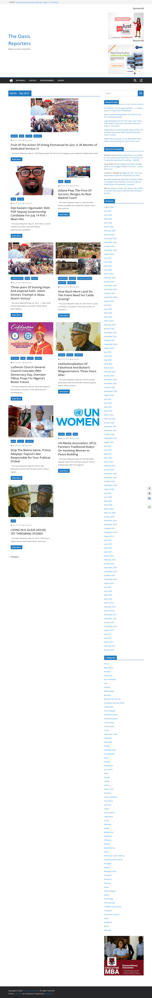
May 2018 (108, 595)
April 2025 (108, 270)
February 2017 (110, 646)
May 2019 (108, 548)
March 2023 (109, 368)
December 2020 (110, 473)
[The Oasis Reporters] (11, 80)
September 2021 (110, 438)
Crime (106, 730)
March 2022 (109, 415)
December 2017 (110, 614)
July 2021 (107, 446)
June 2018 (108, 591)
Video (106, 918)
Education (108, 742)
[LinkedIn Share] (149, 498)
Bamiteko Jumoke (111, 179)
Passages (107, 863)
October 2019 (109, 528)
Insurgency (108, 801)
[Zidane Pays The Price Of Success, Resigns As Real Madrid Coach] (78, 172)
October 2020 (109, 481)
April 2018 (108, 599)
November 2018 (110, 571)
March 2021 (109, 462)
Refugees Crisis (110, 871)
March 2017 (109, 642)
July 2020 (107, 493)
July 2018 (107, 587)
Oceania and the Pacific (113, 859)
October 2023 (109, 340)
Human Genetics (110, 797)
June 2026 (108, 215)
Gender (61, 434)
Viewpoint (37, 136)
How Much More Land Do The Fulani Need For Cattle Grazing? (76, 295)
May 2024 (108, 313)
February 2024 (110, 325)
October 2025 (109, 246)
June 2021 (108, 450)
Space (106, 887)
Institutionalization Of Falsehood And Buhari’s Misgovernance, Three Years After (77, 369)
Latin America (109, 812)
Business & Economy (84, 278)
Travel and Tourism (112, 914)
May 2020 (108, 501)
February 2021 (110, 466)
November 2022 (110, 383)
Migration (108, 836)
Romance (108, 879)
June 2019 (108, 544)
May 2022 (108, 407)
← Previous (13, 557)
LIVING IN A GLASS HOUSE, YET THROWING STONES (28, 531)
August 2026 (109, 207)
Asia (105, 683)
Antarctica (108, 675)
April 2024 (108, 317)
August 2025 (109, 254)
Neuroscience (109, 848)
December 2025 (110, 238)
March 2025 (109, 274)
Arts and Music (110, 679)
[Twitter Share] (149, 493)
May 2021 (108, 454)
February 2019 (110, 560)
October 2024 (109, 293)
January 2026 (109, 234)
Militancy (62, 283)
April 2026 (108, 223)
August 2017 (109, 630)
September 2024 (110, 297)
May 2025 (108, 266)
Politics (32, 80)
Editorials (20, 80)
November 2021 (110, 430)
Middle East (109, 832)
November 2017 (110, 618)
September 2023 (110, 344)
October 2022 (109, 387)
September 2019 (110, 532)
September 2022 (110, 391)
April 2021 (108, 458)
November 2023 (110, 336)
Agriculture (63, 278)
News (21, 136)
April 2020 (108, 505)
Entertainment (47, 80)
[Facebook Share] (149, 488)
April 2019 (108, 552)
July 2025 (107, 258)
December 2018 (110, 567)
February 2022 (110, 419)
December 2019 (110, 520)
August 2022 (109, 395)
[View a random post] (141, 80)
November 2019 (110, 524)
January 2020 (109, 517)
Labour (107, 809)
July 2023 (107, 352)
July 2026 (107, 211)
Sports (61, 80)
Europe (107, 762)
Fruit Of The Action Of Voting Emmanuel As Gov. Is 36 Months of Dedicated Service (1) (54, 146)
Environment (109, 754)
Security (107, 883)
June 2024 (108, 309)
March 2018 (109, 603)
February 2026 (110, 230)
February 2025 (110, 278)
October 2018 (109, 575)
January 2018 (109, 611)
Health (106, 781)
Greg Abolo (28, 140)
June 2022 (108, 403)
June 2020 (108, 497)
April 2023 (108, 364)
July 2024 (107, 305)
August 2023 (109, 348)
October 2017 (109, 622)
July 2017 (107, 634)
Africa (106, 664)
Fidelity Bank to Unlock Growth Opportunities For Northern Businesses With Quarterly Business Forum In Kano (123, 132)
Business (107, 695)
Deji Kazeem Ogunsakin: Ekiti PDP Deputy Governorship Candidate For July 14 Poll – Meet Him (30, 213)
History (107, 785)
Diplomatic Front (110, 734)
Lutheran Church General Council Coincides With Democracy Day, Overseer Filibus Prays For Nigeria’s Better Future (28, 374)
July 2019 (107, 540)
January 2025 (109, 281)
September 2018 (110, 579)
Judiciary (107, 805)
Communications (111, 718)
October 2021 (109, 434)
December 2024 (110, 285)
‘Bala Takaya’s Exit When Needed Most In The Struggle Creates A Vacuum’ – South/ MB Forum (123, 166)
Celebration (108, 707)
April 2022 (108, 411)
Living (106, 820)
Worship (38, 358)
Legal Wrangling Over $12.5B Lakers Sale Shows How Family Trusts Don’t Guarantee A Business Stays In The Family (39, 3)
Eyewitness (108, 765)
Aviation (107, 687)
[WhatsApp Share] (149, 506)
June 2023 (108, 356)
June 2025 (108, 262)
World (106, 926)
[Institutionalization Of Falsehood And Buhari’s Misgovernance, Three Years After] (78, 336)
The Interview (109, 903)
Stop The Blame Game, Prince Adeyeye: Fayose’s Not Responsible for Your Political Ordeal (31, 455)
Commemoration (17, 278)
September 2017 (110, 626)
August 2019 (109, 536)
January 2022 (109, 422)
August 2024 (109, 301)
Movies (107, 844)
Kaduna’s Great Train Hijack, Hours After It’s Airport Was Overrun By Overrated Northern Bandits (123, 190)
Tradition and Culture (112, 907)
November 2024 (110, 289)
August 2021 (109, 442)
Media (69, 434)
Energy (107, 746)
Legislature (108, 816)
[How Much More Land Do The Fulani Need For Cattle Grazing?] (78, 258)
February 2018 (110, 607)
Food (106, 773)
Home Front (108, 789)
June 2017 (108, 638)
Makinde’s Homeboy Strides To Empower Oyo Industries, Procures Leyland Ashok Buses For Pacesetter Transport (123, 181)
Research (108, 875)
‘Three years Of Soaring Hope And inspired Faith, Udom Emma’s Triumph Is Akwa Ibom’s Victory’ (30, 292)
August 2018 (109, 583)
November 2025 (110, 242)
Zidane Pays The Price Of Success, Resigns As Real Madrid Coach (74, 194)
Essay (106, 758)
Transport (108, 910)
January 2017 (109, 650)
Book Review (109, 691)
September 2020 (110, 485)
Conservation (109, 722)
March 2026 (109, 227)
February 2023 (110, 372)
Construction (109, 726)
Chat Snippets (109, 711)
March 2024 (109, 321)
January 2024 (109, 328)
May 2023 (108, 360)
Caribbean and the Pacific (114, 703)
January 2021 (109, 469)
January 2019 (109, 564)
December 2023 (110, 332)
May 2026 (108, 219)
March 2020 (109, 509)
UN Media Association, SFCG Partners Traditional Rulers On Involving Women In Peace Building (77, 448)
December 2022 (110, 379)
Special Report (110, 891)
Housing (107, 793)
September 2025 (110, 250)
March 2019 (109, 556)
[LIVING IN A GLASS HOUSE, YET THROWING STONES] (30, 501)
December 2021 (110, 426)
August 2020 (109, 489)
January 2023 (109, 375)
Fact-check (108, 769)
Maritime (107, 824)
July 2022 (107, 399)
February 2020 (110, 513)
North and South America (114, 856)
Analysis (14, 136)
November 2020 (110, 477)
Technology (108, 899)
